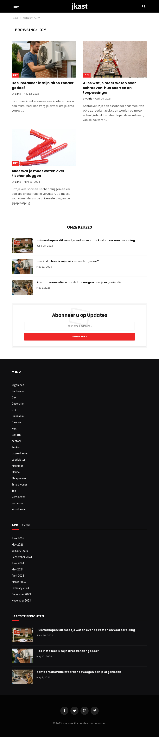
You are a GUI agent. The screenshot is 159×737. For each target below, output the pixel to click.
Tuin (14, 490)
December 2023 (21, 594)
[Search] (143, 6)
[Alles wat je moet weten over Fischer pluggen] (44, 147)
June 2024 (18, 563)
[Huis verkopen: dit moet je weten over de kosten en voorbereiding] (22, 245)
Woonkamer (19, 509)
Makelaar (17, 466)
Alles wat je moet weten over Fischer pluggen (38, 173)
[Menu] (16, 6)
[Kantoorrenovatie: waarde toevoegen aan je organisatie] (22, 287)
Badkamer (18, 391)
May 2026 (17, 544)
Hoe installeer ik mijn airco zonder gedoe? (43, 85)
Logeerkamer (20, 453)
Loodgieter (18, 459)
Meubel (16, 472)
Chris (18, 93)
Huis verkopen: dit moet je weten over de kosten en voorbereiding (85, 240)
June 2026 (18, 538)
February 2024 (20, 588)
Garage (16, 422)
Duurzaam (18, 416)
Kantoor (16, 441)
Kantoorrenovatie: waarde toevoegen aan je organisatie (79, 282)
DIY (15, 75)
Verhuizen (17, 503)
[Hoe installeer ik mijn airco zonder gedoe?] (44, 59)
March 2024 (19, 582)
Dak (14, 397)
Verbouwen (18, 497)
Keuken (16, 447)
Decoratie (18, 403)
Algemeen (18, 385)
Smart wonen (20, 484)
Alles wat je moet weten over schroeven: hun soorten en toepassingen (109, 88)
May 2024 (17, 569)
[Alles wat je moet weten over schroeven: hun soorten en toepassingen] (115, 59)
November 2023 (21, 600)
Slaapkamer (19, 478)
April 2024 (18, 575)
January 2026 (20, 551)
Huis (14, 428)
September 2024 (22, 557)
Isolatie (16, 435)
